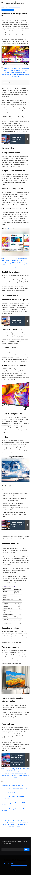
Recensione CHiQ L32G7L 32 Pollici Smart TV (14, 789)
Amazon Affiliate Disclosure (19, 865)
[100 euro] (15, 2)
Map (12, 863)
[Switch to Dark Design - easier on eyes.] (26, 2)
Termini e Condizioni (10, 860)
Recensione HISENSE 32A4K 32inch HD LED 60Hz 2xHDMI (8, 824)
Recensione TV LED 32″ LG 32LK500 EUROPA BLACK (22, 824)
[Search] (28, 2)
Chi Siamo (6, 863)
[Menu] (2, 2)
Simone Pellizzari (18, 10)
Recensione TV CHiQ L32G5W (10, 793)
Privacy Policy (21, 860)
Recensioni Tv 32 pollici (7, 9)
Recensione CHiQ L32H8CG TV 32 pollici (13, 785)
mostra (11, 82)
